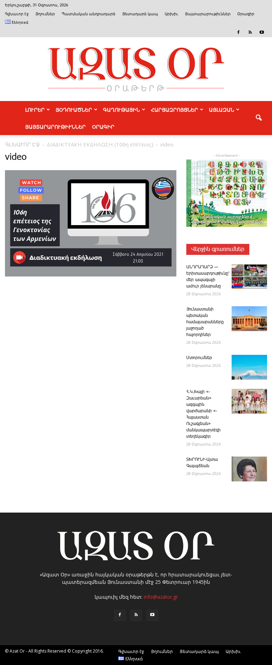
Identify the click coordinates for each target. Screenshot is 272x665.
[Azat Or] (136, 69)
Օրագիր (245, 14)
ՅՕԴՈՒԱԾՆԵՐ (74, 109)
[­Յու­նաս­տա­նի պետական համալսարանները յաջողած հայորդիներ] (249, 318)
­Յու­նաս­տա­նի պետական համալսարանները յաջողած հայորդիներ (205, 322)
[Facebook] (238, 32)
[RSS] (250, 32)
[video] (90, 275)
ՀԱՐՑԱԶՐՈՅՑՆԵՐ (174, 109)
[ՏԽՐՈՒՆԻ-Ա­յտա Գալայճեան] (249, 469)
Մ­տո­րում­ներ (199, 358)
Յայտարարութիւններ (208, 14)
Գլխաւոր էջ (17, 14)
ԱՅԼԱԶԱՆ (221, 109)
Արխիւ (171, 14)
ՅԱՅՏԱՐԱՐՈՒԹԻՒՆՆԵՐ (55, 126)
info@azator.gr (161, 596)
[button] (258, 118)
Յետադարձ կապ (140, 14)
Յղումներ (45, 14)
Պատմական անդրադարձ (88, 14)
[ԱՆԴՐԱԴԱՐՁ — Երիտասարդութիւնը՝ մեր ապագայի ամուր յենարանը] (249, 276)
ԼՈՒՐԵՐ (35, 109)
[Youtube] (261, 32)
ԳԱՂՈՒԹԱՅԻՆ (121, 109)
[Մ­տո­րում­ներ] (249, 367)
